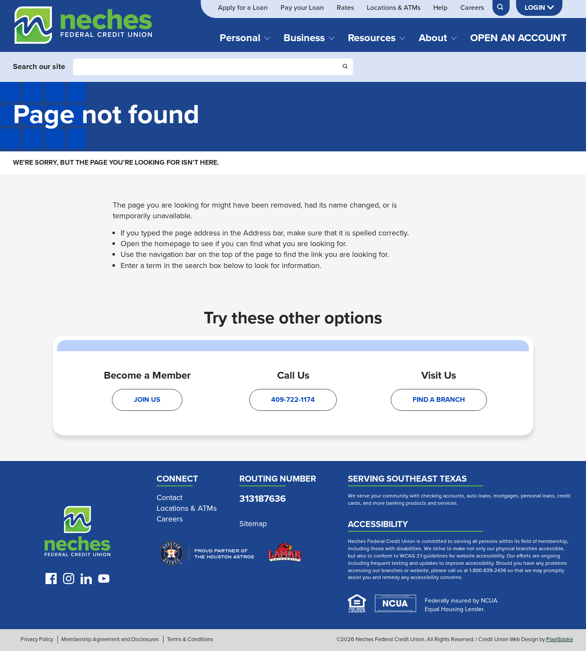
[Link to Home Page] (83, 29)
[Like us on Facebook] (51, 578)
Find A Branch (439, 399)
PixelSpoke (559, 639)
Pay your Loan (302, 7)
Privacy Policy (37, 639)
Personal (240, 37)
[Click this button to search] (346, 67)
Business (304, 37)
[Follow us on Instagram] (68, 578)
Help (440, 7)
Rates (345, 7)
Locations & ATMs (393, 7)
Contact (169, 497)
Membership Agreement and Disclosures (110, 639)
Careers (472, 7)
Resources (372, 37)
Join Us (147, 399)
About (433, 37)
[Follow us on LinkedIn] (86, 578)
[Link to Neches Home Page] (77, 533)
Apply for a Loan (243, 7)
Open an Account (518, 37)
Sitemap (253, 523)
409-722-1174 (293, 399)
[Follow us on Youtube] (103, 578)
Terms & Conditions (190, 639)
